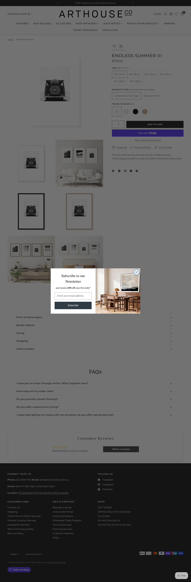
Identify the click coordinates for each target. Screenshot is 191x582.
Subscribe (73, 305)
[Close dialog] (136, 272)
